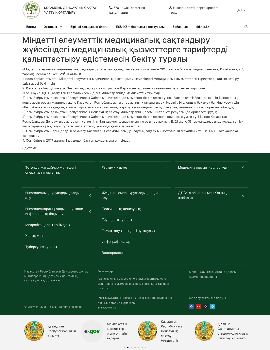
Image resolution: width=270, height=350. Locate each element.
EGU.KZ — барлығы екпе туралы (140, 27)
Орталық (50, 27)
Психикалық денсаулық (121, 209)
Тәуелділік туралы (117, 220)
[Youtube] (198, 306)
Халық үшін (34, 236)
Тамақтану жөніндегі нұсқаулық (128, 231)
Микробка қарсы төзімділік (47, 225)
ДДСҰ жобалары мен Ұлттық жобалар (202, 195)
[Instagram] (205, 306)
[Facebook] (191, 306)
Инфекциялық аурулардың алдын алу (53, 195)
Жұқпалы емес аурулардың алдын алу (130, 195)
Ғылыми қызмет (115, 167)
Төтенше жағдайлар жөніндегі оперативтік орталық (50, 170)
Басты (31, 27)
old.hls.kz (202, 27)
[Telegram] (212, 306)
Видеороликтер (114, 253)
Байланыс (180, 27)
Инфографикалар (116, 242)
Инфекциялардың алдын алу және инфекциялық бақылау (54, 211)
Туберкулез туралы (41, 247)
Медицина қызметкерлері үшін (203, 167)
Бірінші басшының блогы (89, 27)
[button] (124, 347)
